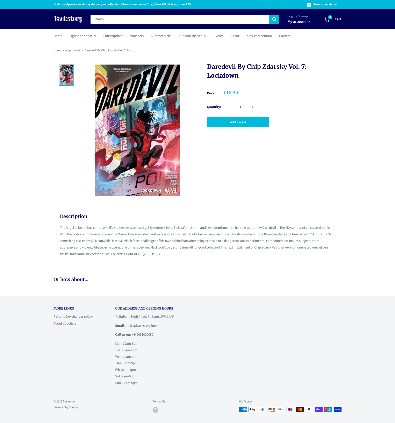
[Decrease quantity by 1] (228, 107)
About (235, 35)
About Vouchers (64, 323)
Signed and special (82, 35)
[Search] (274, 19)
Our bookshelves (190, 35)
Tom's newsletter (326, 4)
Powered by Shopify (66, 407)
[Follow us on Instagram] (155, 410)
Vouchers (137, 35)
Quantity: (214, 106)
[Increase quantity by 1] (252, 107)
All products (72, 50)
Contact (285, 35)
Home (57, 35)
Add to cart (238, 122)
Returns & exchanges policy (73, 316)
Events (218, 35)
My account (297, 21)
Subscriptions (113, 35)
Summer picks (161, 35)
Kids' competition (259, 35)
